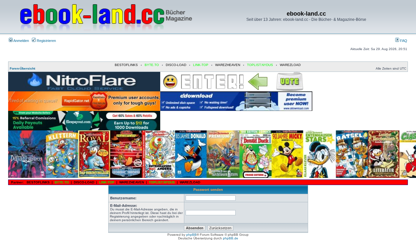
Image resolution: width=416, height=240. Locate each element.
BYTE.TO (152, 65)
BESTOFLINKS (126, 65)
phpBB (191, 234)
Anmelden (21, 41)
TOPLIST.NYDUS (260, 65)
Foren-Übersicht (22, 68)
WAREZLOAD (290, 65)
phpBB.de (230, 238)
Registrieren (46, 41)
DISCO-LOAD (176, 65)
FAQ (403, 41)
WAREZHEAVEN (227, 65)
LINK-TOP (200, 65)
